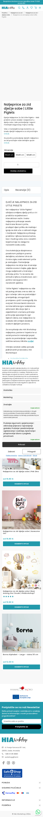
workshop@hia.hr (11, 757)
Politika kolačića (11, 455)
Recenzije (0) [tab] (23, 190)
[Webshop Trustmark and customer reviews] (12, 777)
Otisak (35, 455)
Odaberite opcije (21, 484)
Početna (4, 13)
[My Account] (27, 7)
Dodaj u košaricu (18, 171)
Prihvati (21, 444)
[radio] (9, 155)
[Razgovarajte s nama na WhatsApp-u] (38, 812)
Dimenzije (8, 150)
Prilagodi (32, 451)
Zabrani (11, 451)
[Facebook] (3, 763)
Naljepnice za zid (16, 13)
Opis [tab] (6, 190)
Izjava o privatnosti (25, 455)
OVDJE (6, 134)
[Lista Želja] (31, 7)
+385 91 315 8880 (11, 754)
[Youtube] (13, 763)
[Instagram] (8, 763)
